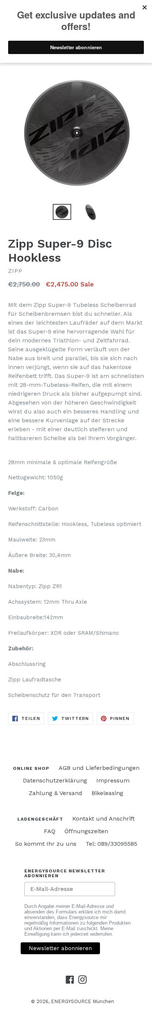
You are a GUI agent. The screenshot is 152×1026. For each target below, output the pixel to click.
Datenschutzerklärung (55, 780)
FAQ (49, 831)
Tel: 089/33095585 (111, 843)
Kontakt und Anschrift (103, 818)
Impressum (112, 780)
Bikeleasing (107, 793)
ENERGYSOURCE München (82, 1001)
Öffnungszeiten (86, 831)
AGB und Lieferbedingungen (99, 767)
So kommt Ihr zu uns (45, 843)
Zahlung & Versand (55, 793)
